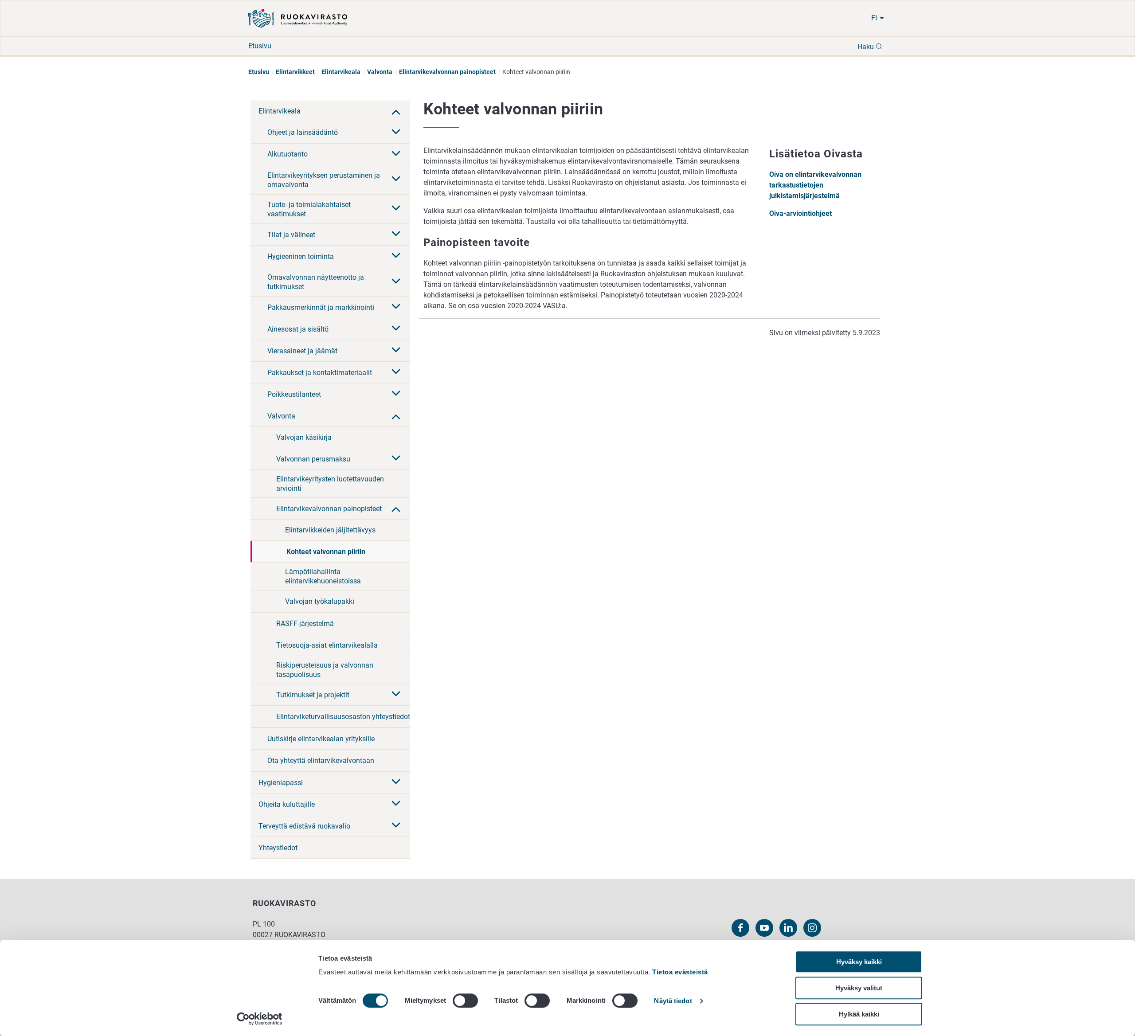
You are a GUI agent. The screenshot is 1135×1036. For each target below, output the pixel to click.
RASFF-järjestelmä (305, 623)
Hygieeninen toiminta (300, 256)
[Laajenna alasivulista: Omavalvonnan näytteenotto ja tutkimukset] (396, 282)
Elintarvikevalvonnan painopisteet (447, 71)
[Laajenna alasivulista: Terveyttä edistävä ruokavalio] (396, 825)
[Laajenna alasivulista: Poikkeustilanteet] (396, 394)
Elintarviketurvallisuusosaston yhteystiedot (343, 716)
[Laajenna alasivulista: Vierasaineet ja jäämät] (396, 350)
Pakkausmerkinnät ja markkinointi (320, 307)
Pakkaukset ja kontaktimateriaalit (319, 372)
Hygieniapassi (280, 782)
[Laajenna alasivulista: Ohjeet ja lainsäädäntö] (396, 132)
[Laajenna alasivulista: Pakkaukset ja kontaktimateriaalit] (396, 372)
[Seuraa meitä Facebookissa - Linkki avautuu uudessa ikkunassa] (740, 928)
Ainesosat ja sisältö (298, 329)
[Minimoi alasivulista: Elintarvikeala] (396, 111)
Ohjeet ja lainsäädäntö (302, 132)
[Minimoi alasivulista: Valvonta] (396, 415)
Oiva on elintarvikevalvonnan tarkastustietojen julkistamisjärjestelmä (815, 185)
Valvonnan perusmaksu (313, 459)
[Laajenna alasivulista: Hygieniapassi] (396, 782)
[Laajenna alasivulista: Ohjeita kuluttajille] (396, 804)
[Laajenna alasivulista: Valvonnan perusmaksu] (396, 458)
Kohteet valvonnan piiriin (325, 551)
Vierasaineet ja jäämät (302, 351)
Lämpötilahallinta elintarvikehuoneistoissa (323, 576)
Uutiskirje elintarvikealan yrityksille (321, 739)
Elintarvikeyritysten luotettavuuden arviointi (330, 484)
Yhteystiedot (277, 848)
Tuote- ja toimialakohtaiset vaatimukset (309, 209)
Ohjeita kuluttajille (286, 804)
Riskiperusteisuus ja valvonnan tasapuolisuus (324, 670)
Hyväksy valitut (858, 988)
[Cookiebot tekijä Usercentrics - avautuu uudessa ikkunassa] (259, 1018)
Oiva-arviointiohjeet (800, 213)
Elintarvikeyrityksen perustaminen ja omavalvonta (323, 180)
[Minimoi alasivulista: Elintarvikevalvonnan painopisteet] (396, 508)
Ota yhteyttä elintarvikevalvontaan (320, 760)
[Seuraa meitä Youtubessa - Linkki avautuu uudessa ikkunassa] (764, 928)
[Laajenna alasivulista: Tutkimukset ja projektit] (396, 694)
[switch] (465, 1000)
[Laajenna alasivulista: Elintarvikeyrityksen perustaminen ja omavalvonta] (396, 179)
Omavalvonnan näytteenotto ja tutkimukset (315, 282)
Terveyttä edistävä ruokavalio (304, 826)
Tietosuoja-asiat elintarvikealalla (327, 645)
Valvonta (379, 71)
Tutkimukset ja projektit (312, 695)
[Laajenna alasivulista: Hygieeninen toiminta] (396, 256)
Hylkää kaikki (859, 1014)
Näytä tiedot (673, 1001)
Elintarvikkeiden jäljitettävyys (330, 530)
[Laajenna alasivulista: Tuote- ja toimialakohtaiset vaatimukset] (396, 208)
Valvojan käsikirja (304, 437)
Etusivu (259, 46)
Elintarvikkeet (295, 71)
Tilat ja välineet (291, 235)
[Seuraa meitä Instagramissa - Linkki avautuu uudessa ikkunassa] (812, 928)
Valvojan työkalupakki (319, 601)
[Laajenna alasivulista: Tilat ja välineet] (396, 234)
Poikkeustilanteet (294, 394)
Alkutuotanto (287, 154)
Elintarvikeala (340, 71)
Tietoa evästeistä (680, 972)
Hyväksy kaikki (859, 962)
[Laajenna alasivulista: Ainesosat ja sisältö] (396, 329)
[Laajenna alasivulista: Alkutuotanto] (396, 154)
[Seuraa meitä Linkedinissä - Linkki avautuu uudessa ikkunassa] (788, 928)
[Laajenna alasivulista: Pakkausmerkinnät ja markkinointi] (396, 307)
